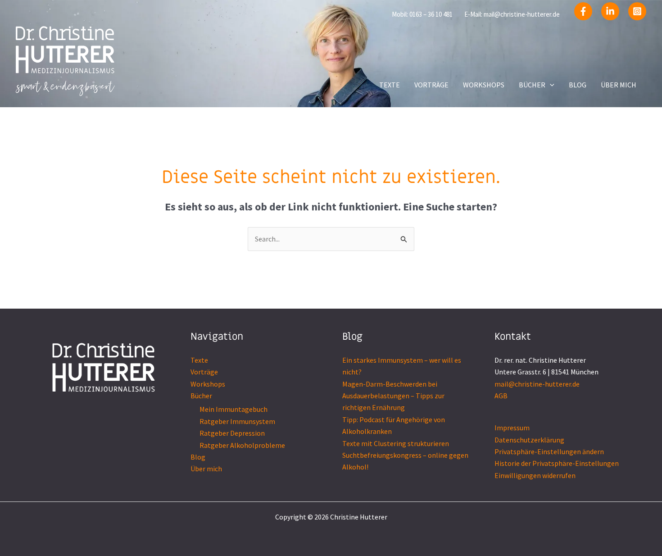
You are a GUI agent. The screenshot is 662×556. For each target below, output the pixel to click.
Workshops (207, 383)
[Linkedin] (610, 11)
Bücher (201, 395)
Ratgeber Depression (232, 433)
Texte (199, 360)
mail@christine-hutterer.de (522, 14)
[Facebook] (583, 11)
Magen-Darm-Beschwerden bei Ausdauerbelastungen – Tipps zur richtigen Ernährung (393, 395)
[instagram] (637, 11)
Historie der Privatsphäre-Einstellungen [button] (556, 463)
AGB (501, 395)
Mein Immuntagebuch (234, 409)
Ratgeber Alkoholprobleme (242, 445)
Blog (197, 456)
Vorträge (204, 371)
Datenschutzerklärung (529, 439)
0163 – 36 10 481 (431, 14)
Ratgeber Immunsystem (237, 421)
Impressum (512, 427)
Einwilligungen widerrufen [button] (535, 475)
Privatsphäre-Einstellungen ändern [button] (549, 451)
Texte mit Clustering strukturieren (395, 443)
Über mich (206, 468)
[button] (549, 84)
